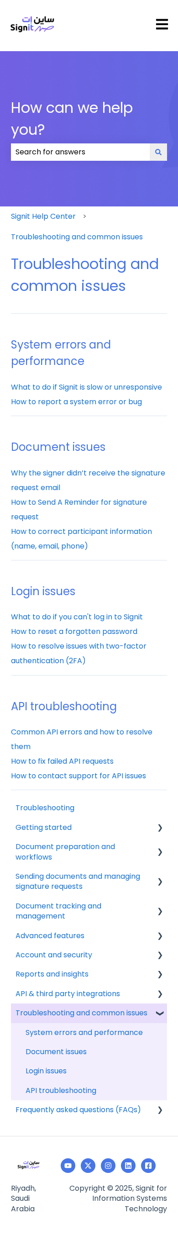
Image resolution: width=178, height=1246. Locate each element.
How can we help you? (72, 118)
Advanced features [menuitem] (50, 935)
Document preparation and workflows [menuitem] (65, 851)
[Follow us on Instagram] (108, 1165)
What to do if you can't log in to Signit (77, 617)
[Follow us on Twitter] (88, 1165)
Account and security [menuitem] (54, 955)
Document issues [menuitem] (56, 1051)
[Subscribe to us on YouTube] (68, 1165)
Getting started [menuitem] (44, 827)
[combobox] (80, 152)
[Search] (158, 152)
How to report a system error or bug (76, 401)
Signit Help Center (43, 216)
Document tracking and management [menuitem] (58, 911)
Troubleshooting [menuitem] (45, 808)
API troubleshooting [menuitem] (61, 1090)
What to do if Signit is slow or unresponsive (86, 387)
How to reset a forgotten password (74, 631)
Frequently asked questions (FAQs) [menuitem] (78, 1109)
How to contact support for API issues (78, 776)
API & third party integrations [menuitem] (68, 993)
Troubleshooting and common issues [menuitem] (81, 1013)
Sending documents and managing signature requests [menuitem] (78, 881)
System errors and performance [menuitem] (84, 1032)
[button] (159, 828)
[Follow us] (128, 1165)
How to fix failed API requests (62, 761)
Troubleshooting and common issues (77, 237)
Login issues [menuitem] (46, 1071)
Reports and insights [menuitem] (52, 974)
